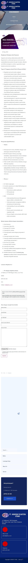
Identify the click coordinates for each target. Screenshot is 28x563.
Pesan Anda (4, 327)
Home (14, 16)
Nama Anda (3, 307)
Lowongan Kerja (14, 20)
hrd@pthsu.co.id (8, 284)
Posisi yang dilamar (5, 322)
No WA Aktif (3, 317)
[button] (24, 5)
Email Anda (3, 312)
